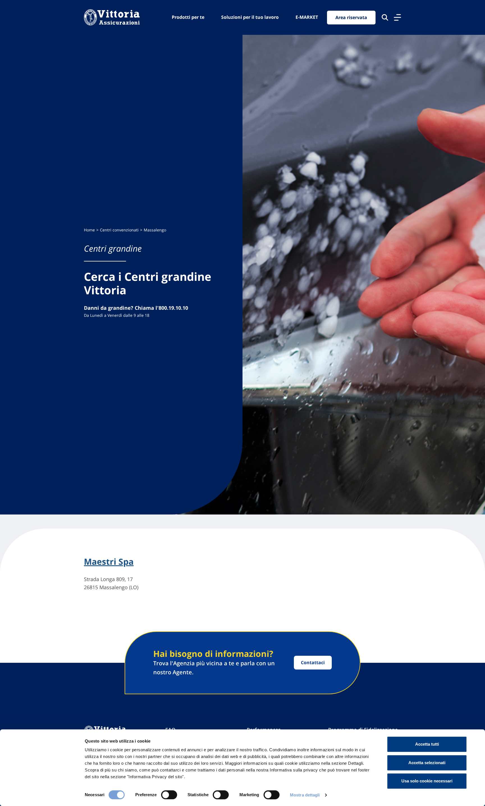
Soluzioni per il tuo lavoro (250, 17)
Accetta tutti (427, 744)
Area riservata (351, 17)
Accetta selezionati (426, 762)
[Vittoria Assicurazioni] (112, 17)
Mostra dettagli (305, 795)
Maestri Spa (109, 562)
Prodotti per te (188, 17)
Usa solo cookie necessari (426, 780)
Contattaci (313, 662)
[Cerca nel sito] (385, 17)
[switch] (169, 794)
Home (89, 230)
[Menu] (397, 17)
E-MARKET (307, 17)
